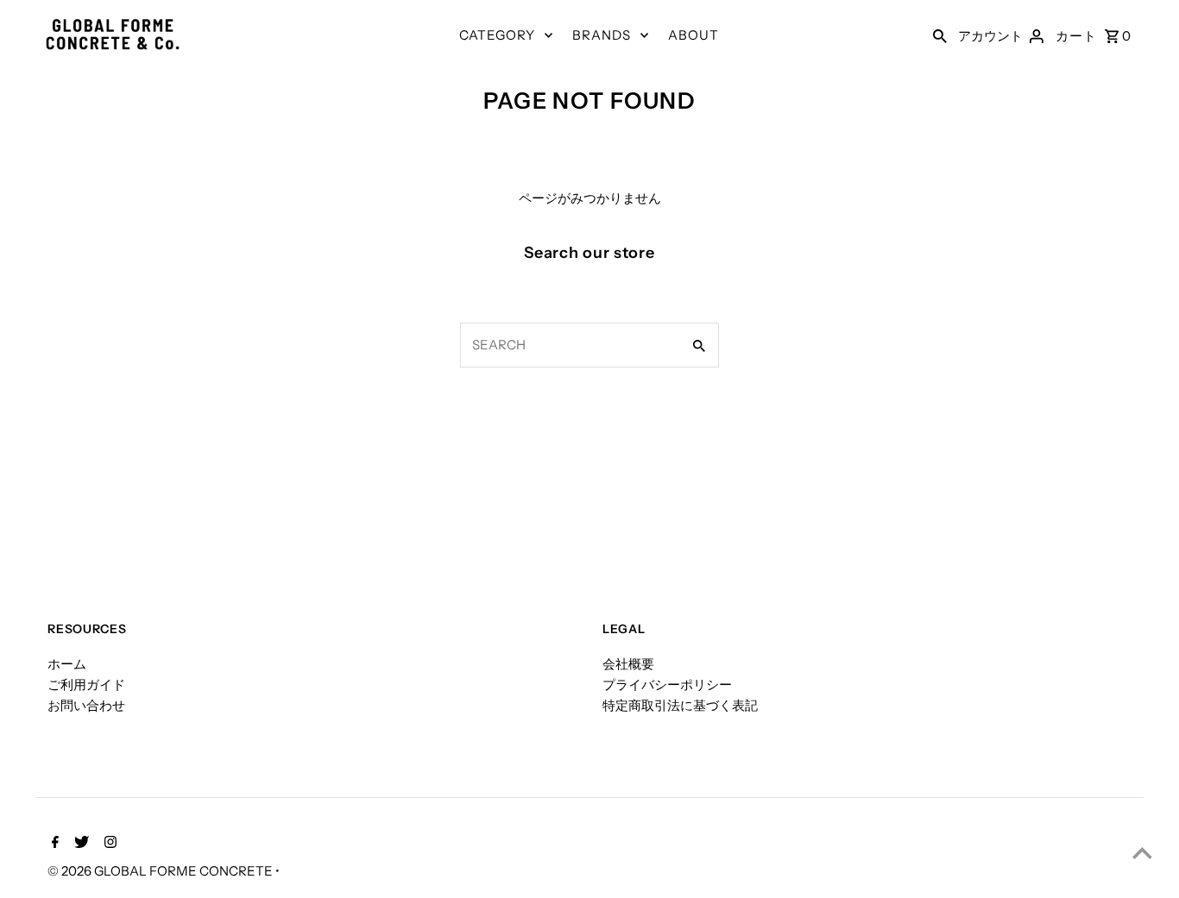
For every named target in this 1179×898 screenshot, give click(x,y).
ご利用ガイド (86, 684)
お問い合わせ (86, 705)
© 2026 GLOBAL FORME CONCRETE (161, 871)
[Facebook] (53, 843)
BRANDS (601, 35)
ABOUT (693, 35)
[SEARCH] (940, 35)
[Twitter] (79, 843)
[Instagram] (108, 843)
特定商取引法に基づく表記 (680, 705)
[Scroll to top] (1142, 852)
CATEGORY (497, 35)
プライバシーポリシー (667, 684)
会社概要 (628, 664)
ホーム (66, 664)
